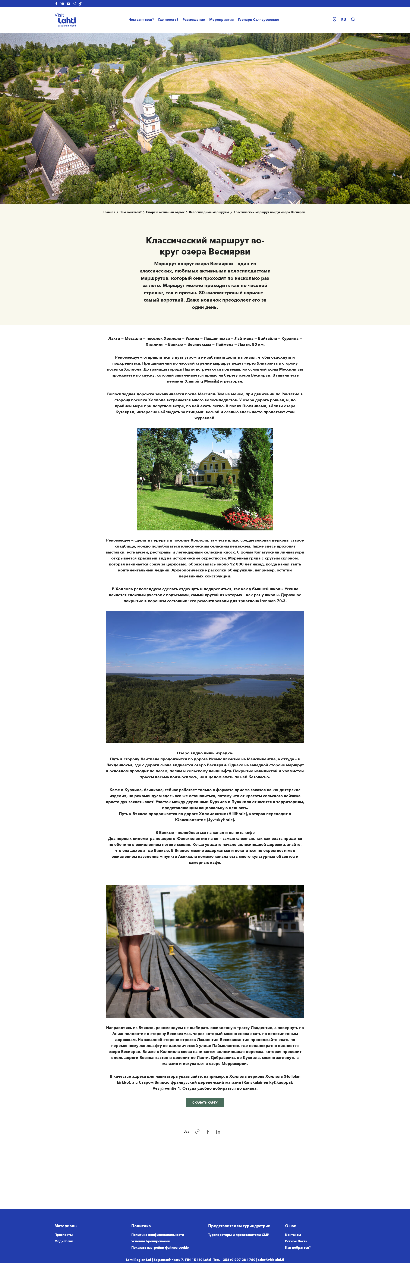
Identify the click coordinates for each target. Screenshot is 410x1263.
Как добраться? (298, 1248)
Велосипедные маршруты (209, 212)
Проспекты (63, 1235)
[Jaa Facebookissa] (207, 1131)
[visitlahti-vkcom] (62, 3)
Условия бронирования (150, 1241)
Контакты (293, 1235)
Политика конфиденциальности (157, 1235)
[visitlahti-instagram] (74, 3)
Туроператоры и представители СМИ (238, 1235)
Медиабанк (63, 1241)
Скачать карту (205, 1102)
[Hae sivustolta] (353, 19)
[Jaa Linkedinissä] (218, 1131)
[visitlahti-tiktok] (80, 3)
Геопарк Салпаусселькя (258, 20)
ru (343, 20)
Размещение (194, 20)
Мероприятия (221, 20)
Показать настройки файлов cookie (160, 1248)
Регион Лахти (296, 1241)
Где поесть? (168, 20)
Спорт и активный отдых (165, 212)
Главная (109, 212)
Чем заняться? (141, 20)
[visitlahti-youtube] (68, 3)
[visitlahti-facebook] (56, 3)
